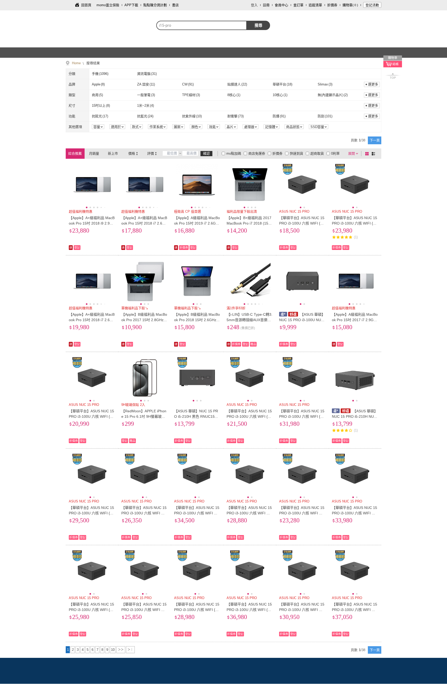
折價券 (332, 5)
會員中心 (281, 5)
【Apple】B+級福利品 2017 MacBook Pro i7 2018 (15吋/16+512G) (250, 223)
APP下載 (131, 5)
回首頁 (86, 5)
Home (76, 63)
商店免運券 (256, 153)
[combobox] (201, 25)
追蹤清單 (315, 5)
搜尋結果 (92, 63)
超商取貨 (317, 153)
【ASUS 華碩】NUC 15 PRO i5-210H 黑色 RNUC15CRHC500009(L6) (197, 416)
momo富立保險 (107, 5)
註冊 (266, 5)
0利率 (335, 153)
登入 (254, 5)
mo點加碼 (233, 153)
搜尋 (258, 25)
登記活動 (372, 5)
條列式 (374, 153)
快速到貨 (296, 153)
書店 (175, 5)
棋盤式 (367, 153)
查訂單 (298, 5)
